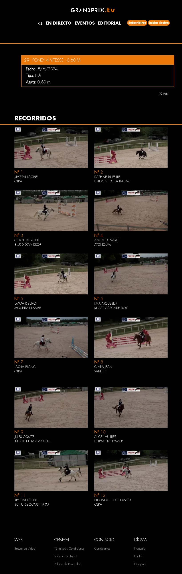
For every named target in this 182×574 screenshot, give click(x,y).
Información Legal (65, 556)
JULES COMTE (24, 437)
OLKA (18, 181)
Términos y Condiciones (69, 549)
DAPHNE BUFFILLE (107, 177)
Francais (139, 549)
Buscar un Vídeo (24, 549)
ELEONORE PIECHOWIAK (112, 500)
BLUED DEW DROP (27, 244)
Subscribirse (137, 23)
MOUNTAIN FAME (27, 308)
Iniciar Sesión (159, 23)
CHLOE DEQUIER (26, 240)
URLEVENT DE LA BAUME (112, 181)
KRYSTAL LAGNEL (26, 177)
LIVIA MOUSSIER (105, 303)
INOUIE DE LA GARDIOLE (32, 441)
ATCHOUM (102, 244)
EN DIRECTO (58, 23)
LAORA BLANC (25, 367)
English (138, 556)
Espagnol (140, 564)
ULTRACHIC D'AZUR (108, 441)
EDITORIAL (109, 23)
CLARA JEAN (103, 367)
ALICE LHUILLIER (105, 437)
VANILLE (99, 371)
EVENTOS (85, 23)
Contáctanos (102, 549)
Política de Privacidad (67, 564)
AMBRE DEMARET (107, 240)
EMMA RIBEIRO (25, 303)
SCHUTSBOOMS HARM (31, 504)
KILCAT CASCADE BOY (111, 308)
